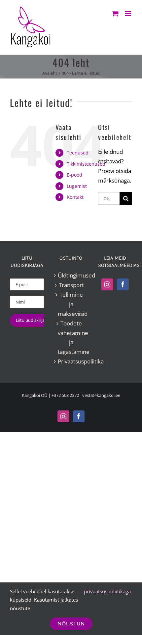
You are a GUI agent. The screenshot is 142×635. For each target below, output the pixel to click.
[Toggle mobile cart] (115, 13)
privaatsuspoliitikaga (107, 591)
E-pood (74, 175)
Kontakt (75, 197)
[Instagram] (107, 284)
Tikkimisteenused (86, 164)
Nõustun (71, 623)
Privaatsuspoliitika (71, 361)
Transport (71, 285)
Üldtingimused (71, 275)
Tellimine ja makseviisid (71, 304)
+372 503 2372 (65, 395)
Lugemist (77, 186)
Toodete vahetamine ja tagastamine (71, 337)
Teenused (78, 152)
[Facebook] (123, 284)
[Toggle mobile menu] (128, 13)
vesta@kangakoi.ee (101, 395)
